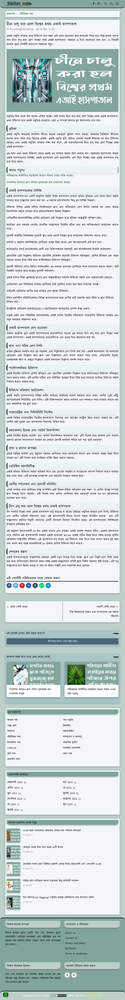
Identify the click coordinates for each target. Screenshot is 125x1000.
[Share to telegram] (48, 585)
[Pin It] (22, 585)
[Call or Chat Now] (5, 995)
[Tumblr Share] (35, 585)
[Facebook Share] (9, 585)
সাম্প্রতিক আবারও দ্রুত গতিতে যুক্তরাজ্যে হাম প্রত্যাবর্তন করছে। (39, 182)
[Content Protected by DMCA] (58, 995)
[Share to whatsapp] (41, 585)
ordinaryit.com (94, 995)
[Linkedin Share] (28, 585)
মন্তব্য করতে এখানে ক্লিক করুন (64, 641)
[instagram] (74, 975)
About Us (70, 933)
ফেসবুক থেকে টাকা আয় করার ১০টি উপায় (43, 847)
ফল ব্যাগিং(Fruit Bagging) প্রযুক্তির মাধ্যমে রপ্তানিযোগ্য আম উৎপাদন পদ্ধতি (58, 897)
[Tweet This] (15, 585)
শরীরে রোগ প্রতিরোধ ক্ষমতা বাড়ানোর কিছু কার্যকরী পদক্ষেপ (51, 881)
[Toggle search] (111, 4)
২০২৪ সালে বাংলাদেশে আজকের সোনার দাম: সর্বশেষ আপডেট (52, 830)
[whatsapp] (99, 4)
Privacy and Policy (75, 943)
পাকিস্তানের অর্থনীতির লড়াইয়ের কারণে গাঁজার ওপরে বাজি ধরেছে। (40, 176)
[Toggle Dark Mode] (106, 3)
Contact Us (71, 938)
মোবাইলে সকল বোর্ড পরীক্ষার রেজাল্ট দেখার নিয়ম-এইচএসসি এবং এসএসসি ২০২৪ (62, 864)
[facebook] (93, 4)
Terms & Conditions (76, 954)
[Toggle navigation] (117, 3)
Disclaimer (70, 948)
